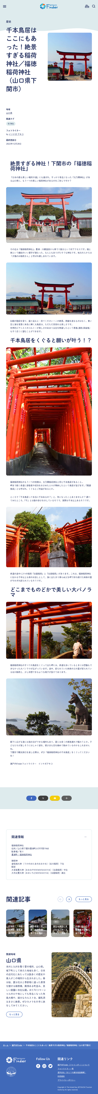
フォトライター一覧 (66, 1069)
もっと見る (84, 899)
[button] (31, 798)
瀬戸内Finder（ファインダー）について (74, 1065)
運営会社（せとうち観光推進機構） (72, 1072)
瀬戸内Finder (17, 1045)
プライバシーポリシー (66, 1080)
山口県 (9, 113)
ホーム (5, 1045)
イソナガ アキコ (16, 134)
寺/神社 (11, 124)
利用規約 (61, 1076)
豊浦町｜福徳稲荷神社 (21, 855)
